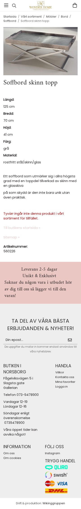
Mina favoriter (65, 382)
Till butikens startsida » (21, 228)
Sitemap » (11, 237)
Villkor (59, 372)
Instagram (52, 453)
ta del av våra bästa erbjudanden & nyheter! (40, 324)
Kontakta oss (64, 377)
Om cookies (12, 458)
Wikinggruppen (54, 503)
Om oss (9, 453)
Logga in (61, 386)
